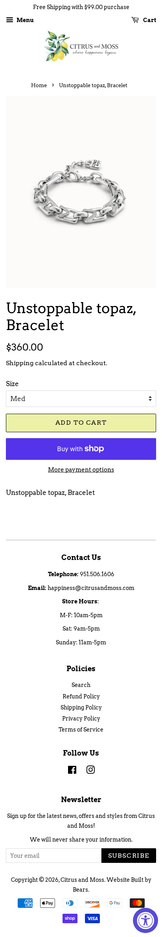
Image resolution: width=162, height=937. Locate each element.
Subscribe (128, 855)
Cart (149, 20)
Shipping (19, 363)
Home (39, 85)
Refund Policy (81, 696)
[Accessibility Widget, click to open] (145, 920)
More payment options (81, 469)
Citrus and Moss (82, 879)
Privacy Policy (81, 718)
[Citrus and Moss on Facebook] (72, 771)
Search (81, 685)
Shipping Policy (81, 707)
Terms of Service (81, 729)
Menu (24, 20)
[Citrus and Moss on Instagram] (90, 771)
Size (12, 384)
